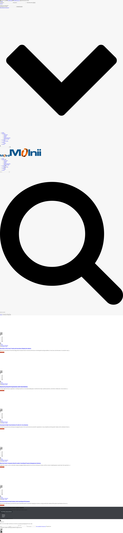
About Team (6, 141)
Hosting (5, 135)
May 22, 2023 (5, 384)
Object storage (6, 138)
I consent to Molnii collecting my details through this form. (11, 527)
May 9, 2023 (5, 461)
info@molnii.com (17, 0)
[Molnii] (20, 156)
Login (2, 1)
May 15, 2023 (5, 422)
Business (2, 345)
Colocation (6, 134)
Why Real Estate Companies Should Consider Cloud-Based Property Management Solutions (20, 463)
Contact (3, 144)
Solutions (3, 133)
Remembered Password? (4, 7)
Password (15, 2)
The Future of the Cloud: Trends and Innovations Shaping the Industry (15, 348)
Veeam (5, 136)
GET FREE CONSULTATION (6, 511)
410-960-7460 (10, 0)
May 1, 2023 (5, 499)
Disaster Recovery (7, 137)
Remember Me (30, 2)
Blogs (5, 143)
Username (2, 2)
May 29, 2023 (5, 346)
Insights (3, 142)
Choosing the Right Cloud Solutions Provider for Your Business (14, 425)
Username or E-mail (3, 6)
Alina (2, 344)
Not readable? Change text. (41, 526)
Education (6, 345)
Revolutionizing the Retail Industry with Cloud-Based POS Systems (15, 501)
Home (3, 132)
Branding (2, 383)
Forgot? (1, 3)
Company (3, 139)
